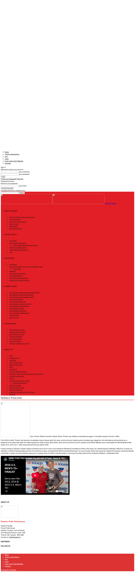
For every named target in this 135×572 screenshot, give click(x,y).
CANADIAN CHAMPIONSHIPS (17, 302)
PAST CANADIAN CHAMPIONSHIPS (19, 313)
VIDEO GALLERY (14, 317)
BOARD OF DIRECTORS (16, 365)
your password (24, 174)
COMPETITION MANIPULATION (17, 247)
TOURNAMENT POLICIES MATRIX (18, 250)
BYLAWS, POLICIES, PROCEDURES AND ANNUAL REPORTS (26, 374)
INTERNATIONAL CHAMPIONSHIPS (19, 306)
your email (22, 186)
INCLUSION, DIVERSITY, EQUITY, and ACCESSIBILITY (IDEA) (26, 267)
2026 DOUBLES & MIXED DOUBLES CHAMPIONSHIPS (24, 292)
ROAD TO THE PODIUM (15, 362)
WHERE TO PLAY (14, 224)
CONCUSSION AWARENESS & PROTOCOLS (25, 245)
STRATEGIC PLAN (14, 358)
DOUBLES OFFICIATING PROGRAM (19, 280)
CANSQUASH (13, 264)
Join (6, 156)
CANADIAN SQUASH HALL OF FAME (19, 381)
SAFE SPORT (13, 241)
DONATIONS (12, 360)
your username (24, 172)
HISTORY (11, 378)
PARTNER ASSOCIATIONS (16, 387)
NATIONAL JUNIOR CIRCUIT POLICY (19, 343)
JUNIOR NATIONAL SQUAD (16, 334)
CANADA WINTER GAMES (16, 308)
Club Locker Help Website (14, 161)
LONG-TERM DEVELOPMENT (17, 273)
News (7, 152)
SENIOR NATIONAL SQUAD (17, 330)
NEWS (11, 356)
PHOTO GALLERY (14, 315)
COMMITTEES (13, 369)
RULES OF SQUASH (15, 219)
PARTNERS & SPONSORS (16, 376)
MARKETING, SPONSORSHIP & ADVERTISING (22, 392)
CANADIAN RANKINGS (15, 337)
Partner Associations (12, 154)
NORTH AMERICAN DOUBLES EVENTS (20, 304)
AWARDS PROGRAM (15, 385)
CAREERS (12, 394)
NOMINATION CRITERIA (19, 383)
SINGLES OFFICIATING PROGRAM (18, 278)
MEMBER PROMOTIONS (16, 390)
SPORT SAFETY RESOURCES (17, 243)
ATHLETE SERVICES (15, 341)
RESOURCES (17, 269)
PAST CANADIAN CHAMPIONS (17, 311)
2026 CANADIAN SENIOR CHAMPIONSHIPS (21, 297)
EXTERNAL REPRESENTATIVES (18, 372)
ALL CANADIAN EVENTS (16, 299)
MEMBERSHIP (13, 226)
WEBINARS (12, 271)
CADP (11, 252)
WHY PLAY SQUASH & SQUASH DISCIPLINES (22, 217)
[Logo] (27, 203)
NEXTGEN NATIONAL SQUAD (17, 332)
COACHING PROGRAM (15, 276)
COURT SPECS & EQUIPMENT (17, 222)
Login (7, 159)
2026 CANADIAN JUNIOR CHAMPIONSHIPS (21, 295)
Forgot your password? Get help (12, 179)
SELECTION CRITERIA (15, 339)
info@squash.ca (14, 537)
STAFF (11, 367)
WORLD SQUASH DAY (15, 228)
